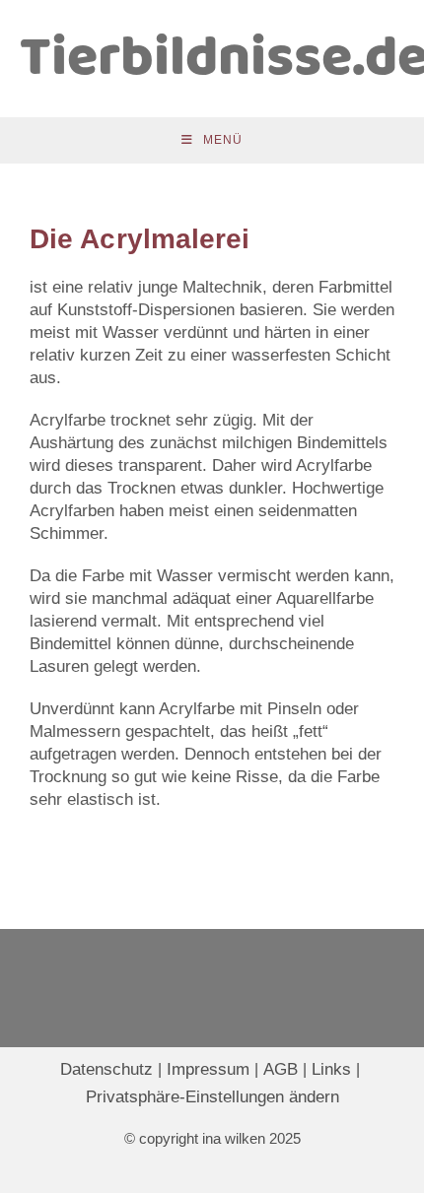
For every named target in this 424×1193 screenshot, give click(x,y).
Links (331, 1069)
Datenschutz (106, 1069)
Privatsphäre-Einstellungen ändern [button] (212, 1097)
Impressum (208, 1069)
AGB (280, 1069)
